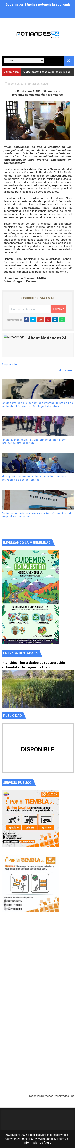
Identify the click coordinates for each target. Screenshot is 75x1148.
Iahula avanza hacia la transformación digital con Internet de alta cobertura (34, 441)
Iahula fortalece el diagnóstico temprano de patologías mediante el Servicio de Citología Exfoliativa (37, 405)
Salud (44, 83)
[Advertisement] (37, 965)
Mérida (36, 83)
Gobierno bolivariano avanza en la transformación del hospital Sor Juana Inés (36, 515)
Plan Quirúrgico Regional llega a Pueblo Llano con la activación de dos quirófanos (35, 478)
